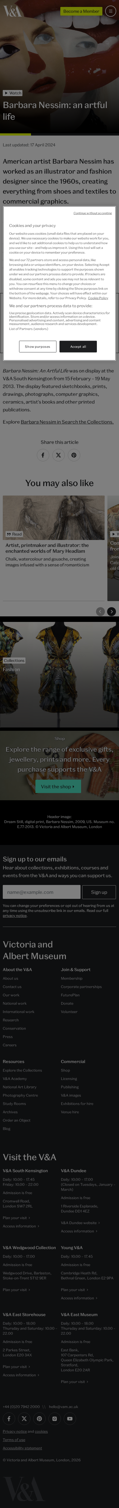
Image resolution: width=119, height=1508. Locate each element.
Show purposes (37, 346)
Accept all (78, 346)
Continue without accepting (93, 213)
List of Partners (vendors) (28, 329)
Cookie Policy (98, 297)
